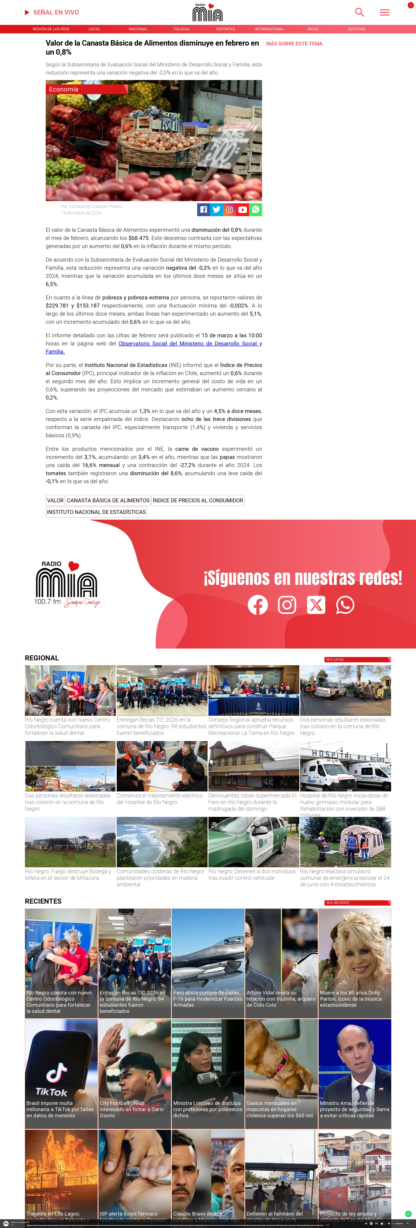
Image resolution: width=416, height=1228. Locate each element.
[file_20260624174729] (162, 867)
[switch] (383, 1223)
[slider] (27, 1225)
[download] (253, 791)
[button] (55, 500)
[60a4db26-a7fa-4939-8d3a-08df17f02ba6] (345, 715)
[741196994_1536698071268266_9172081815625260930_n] (162, 791)
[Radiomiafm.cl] (360, 19)
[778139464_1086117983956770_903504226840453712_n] (253, 715)
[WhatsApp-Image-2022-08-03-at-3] (253, 867)
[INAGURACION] (70, 715)
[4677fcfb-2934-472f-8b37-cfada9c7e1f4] (70, 791)
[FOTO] (162, 715)
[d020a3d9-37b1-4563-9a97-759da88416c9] (70, 867)
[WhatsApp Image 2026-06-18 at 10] (345, 867)
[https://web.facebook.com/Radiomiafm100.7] (258, 614)
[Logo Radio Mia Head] (208, 23)
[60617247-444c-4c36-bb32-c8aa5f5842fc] (345, 791)
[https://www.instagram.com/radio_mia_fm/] (229, 209)
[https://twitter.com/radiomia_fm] (316, 614)
